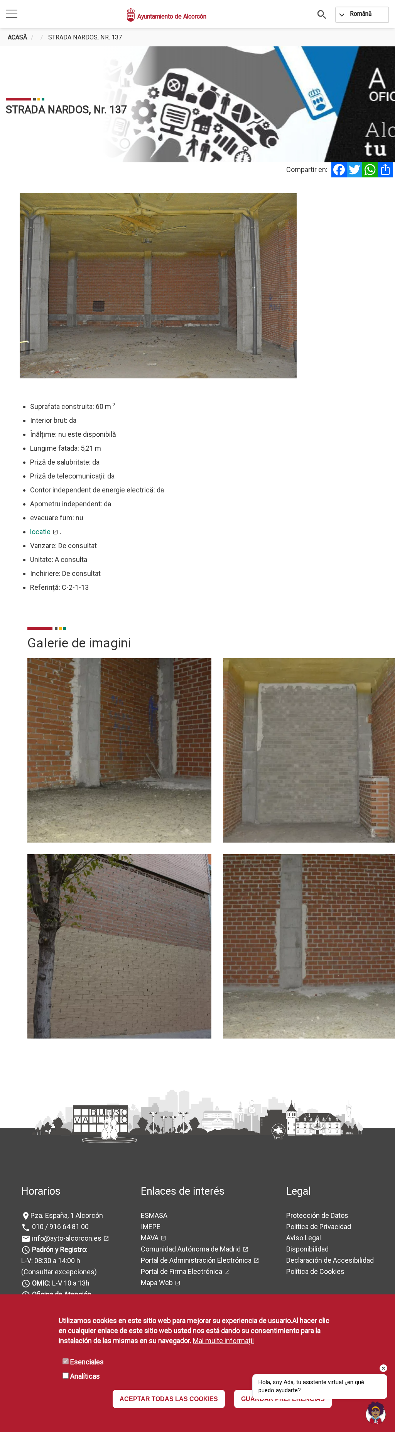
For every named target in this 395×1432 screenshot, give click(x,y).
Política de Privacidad (318, 1227)
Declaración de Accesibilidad (330, 1260)
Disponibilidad (307, 1249)
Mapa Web (157, 1283)
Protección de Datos (317, 1215)
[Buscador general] (322, 14)
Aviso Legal (303, 1238)
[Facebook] (339, 169)
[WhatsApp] (370, 169)
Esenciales (87, 1362)
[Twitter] (354, 169)
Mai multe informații (223, 1341)
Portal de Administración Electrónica (196, 1260)
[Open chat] (375, 1412)
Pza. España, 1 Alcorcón (66, 1215)
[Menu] (11, 14)
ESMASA (154, 1215)
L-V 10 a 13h (60, 1283)
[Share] (385, 169)
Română (361, 13)
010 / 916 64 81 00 (59, 1227)
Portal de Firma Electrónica (181, 1271)
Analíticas (85, 1376)
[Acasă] (131, 15)
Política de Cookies (315, 1271)
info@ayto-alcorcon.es (65, 1238)
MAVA (150, 1238)
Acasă (17, 37)
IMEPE (150, 1227)
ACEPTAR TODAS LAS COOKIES (169, 1399)
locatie (40, 532)
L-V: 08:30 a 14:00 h (50, 1261)
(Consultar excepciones (58, 1272)
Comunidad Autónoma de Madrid (191, 1249)
